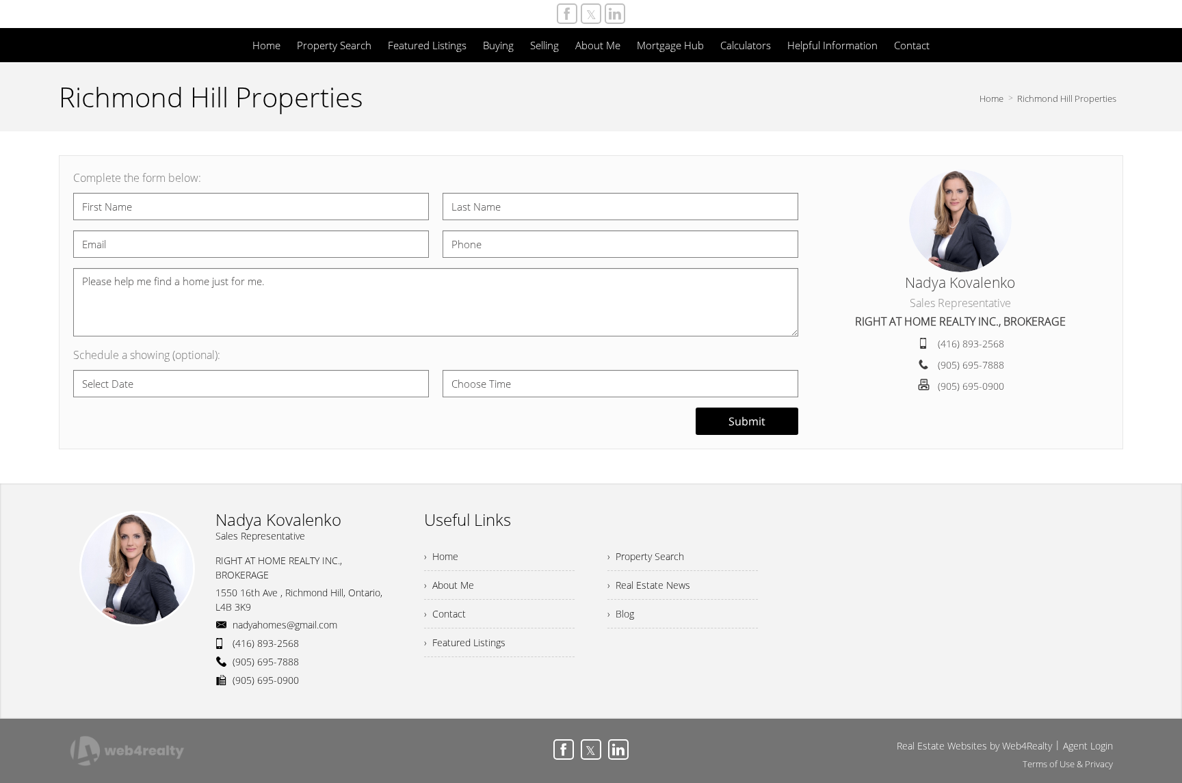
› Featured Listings (464, 642)
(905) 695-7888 (971, 364)
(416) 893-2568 (971, 343)
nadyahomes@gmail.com (285, 624)
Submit (746, 421)
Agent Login (1088, 745)
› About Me (449, 585)
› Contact (445, 613)
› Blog (620, 613)
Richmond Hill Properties (1066, 98)
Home (991, 98)
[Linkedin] (615, 13)
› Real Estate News (648, 585)
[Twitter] (591, 13)
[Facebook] (567, 13)
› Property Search (645, 556)
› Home (441, 556)
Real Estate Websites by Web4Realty (974, 745)
